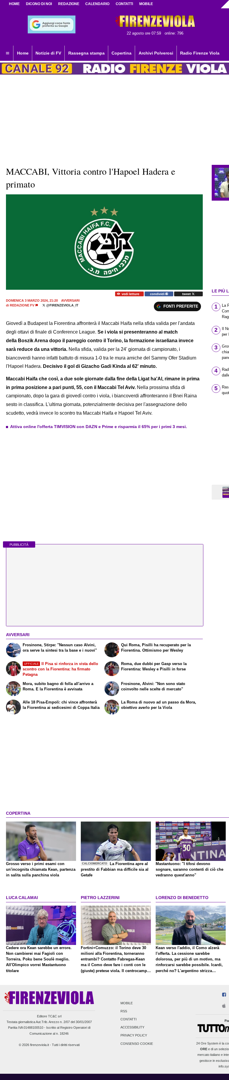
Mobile (126, 1003)
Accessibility (132, 1027)
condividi (157, 294)
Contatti (128, 1019)
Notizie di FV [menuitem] (48, 53)
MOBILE (146, 4)
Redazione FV (22, 305)
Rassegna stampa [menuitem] (86, 53)
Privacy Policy (133, 1035)
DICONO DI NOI (39, 4)
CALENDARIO (97, 4)
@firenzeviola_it (61, 305)
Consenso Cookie (136, 1043)
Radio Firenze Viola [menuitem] (199, 53)
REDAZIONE (68, 4)
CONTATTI (124, 4)
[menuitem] (7, 53)
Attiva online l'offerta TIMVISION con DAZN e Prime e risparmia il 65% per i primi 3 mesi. (98, 426)
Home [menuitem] (23, 53)
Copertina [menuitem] (121, 53)
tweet (187, 294)
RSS (123, 1011)
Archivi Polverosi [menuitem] (156, 53)
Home (14, 4)
